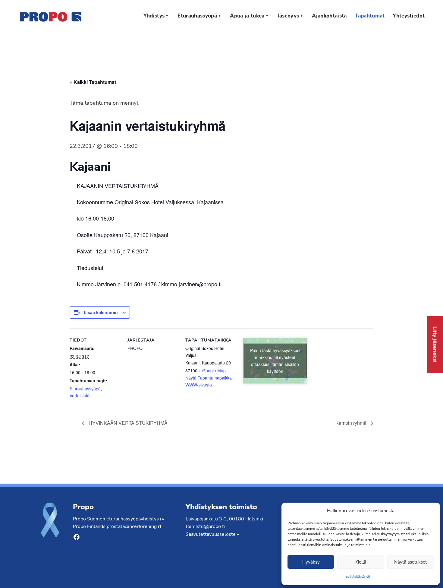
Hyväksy (311, 562)
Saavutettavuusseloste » (212, 534)
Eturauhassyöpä (85, 389)
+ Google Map (212, 370)
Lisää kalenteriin (101, 312)
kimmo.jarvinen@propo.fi (191, 284)
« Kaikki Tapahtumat (93, 81)
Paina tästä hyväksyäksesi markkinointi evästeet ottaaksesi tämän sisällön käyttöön (275, 360)
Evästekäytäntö (358, 576)
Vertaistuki (79, 396)
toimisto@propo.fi (205, 526)
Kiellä (360, 562)
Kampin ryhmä (351, 422)
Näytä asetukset (410, 562)
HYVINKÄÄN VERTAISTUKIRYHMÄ (127, 422)
